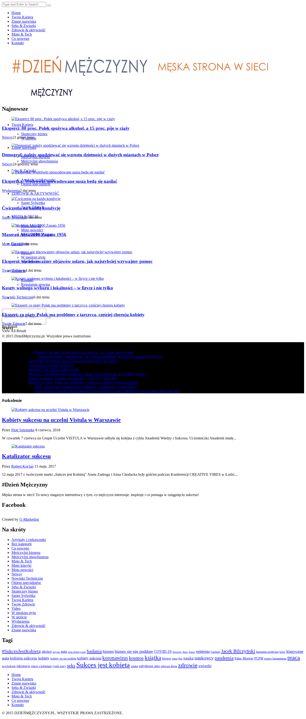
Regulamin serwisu (35, 284)
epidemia (203, 651)
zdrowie (187, 665)
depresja (176, 651)
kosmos (136, 657)
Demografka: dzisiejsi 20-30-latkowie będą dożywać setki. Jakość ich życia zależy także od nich (107, 391)
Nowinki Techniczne (17, 297)
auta (64, 651)
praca (293, 657)
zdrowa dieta (169, 666)
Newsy (7, 137)
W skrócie (19, 617)
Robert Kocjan (22, 466)
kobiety (43, 658)
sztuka (134, 666)
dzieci (192, 651)
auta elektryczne (77, 651)
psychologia (9, 666)
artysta (56, 652)
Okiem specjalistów (36, 184)
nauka (188, 658)
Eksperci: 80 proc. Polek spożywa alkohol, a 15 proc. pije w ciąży (66, 128)
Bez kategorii (21, 544)
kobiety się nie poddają (63, 658)
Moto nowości (32, 230)
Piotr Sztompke (22, 430)
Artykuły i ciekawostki (28, 540)
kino (282, 652)
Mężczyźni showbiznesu (39, 161)
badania (94, 651)
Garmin (215, 652)
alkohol (47, 652)
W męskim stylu (33, 257)
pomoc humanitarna (275, 658)
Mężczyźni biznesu (25, 553)
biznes (108, 651)
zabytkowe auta (149, 666)
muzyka (177, 658)
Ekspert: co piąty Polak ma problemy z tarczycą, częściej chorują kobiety (73, 314)
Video (16, 608)
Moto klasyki (12, 244)
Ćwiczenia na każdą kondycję (31, 208)
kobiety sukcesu (89, 658)
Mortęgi (166, 658)
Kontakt (17, 43)
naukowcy (204, 657)
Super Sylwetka (33, 203)
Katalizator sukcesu (26, 456)
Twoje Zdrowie (13, 270)
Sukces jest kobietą (103, 665)
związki (205, 666)
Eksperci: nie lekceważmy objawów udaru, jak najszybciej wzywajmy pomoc (77, 261)
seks (71, 665)
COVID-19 (162, 651)
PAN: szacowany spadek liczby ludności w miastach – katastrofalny (86, 387)
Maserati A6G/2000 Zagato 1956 (34, 234)
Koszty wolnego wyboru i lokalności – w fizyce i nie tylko (57, 287)
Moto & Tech (21, 34)
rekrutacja (23, 666)
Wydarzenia (11, 191)
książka (153, 658)
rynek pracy (59, 666)
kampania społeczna (267, 652)
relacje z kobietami (41, 666)
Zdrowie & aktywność (28, 30)
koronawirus (115, 658)
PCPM (258, 658)
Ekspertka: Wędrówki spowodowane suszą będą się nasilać (59, 181)
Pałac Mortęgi (244, 658)
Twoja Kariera (22, 17)
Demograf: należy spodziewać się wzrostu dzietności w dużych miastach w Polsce (80, 154)
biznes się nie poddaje (134, 651)
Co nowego (20, 39)
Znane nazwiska (23, 21)
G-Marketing (29, 519)
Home (16, 13)
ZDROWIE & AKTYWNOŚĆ (35, 193)
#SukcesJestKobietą (21, 651)
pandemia (224, 657)
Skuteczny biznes (34, 134)
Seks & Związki (23, 26)
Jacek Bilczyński (238, 651)
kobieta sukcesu (23, 658)
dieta (185, 651)
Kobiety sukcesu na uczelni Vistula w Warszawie (61, 420)
